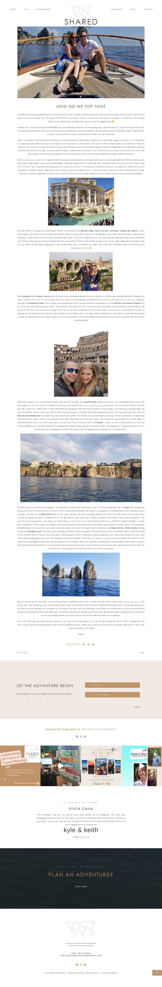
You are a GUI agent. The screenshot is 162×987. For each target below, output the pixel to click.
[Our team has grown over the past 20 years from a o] (142, 766)
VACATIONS (116, 9)
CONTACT (148, 9)
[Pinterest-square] (85, 736)
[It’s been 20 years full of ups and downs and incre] (20, 766)
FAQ (26, 9)
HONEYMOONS (43, 9)
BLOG (133, 9)
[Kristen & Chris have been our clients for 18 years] (101, 766)
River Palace (28, 160)
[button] (84, 644)
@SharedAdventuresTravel (98, 729)
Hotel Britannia (131, 602)
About (13, 9)
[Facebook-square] (77, 736)
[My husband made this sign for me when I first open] (60, 766)
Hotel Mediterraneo (94, 405)
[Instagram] (81, 736)
